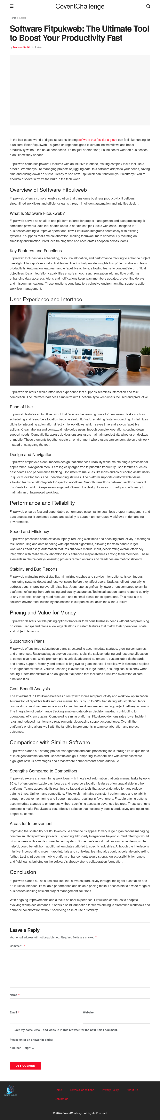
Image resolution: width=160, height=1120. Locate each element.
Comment (17, 946)
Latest (22, 17)
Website (88, 1012)
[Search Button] (148, 6)
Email (15, 1012)
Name (15, 995)
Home (13, 17)
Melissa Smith (21, 47)
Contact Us (61, 1099)
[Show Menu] (11, 6)
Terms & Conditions (82, 1090)
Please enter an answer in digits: (31, 1039)
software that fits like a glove (97, 139)
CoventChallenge (79, 6)
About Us (132, 1090)
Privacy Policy (110, 1090)
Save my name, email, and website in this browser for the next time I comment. (66, 1030)
